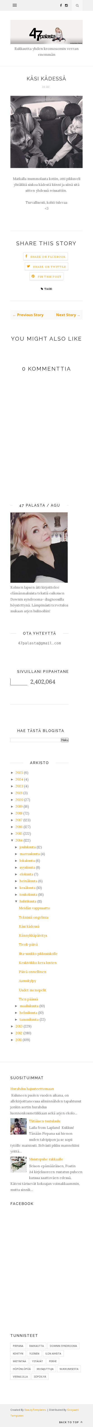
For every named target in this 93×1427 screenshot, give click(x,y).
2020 (19, 800)
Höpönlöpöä (22, 1369)
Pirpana (18, 1345)
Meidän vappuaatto (34, 908)
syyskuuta (27, 867)
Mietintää (19, 1361)
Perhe (53, 1361)
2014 (19, 840)
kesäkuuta (27, 888)
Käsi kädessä (29, 926)
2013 (19, 1026)
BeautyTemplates (35, 1409)
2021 (19, 793)
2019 (19, 806)
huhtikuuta (28, 901)
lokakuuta (27, 861)
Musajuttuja (45, 1369)
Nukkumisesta (69, 1369)
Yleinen (34, 1353)
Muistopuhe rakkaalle (46, 1159)
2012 (19, 1033)
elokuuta (26, 874)
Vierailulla (20, 1376)
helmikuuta (28, 1013)
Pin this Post (50, 276)
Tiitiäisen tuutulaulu (44, 1121)
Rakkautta (36, 1345)
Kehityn (18, 1353)
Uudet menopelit (32, 990)
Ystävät (37, 1361)
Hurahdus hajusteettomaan (32, 1089)
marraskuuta (30, 854)
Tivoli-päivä (28, 944)
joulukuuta (28, 847)
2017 (19, 820)
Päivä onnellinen (32, 972)
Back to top (69, 1422)
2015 (19, 833)
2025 (19, 772)
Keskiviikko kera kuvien (38, 963)
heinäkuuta (28, 881)
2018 (19, 813)
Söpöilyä (40, 1376)
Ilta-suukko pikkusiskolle (38, 954)
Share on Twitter (49, 266)
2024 (19, 779)
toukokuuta (28, 894)
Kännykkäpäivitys (33, 935)
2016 (19, 827)
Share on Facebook (48, 256)
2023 (19, 786)
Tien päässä (28, 999)
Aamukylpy (27, 981)
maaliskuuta (29, 1006)
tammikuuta (29, 1019)
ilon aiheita (53, 1353)
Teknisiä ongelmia (33, 917)
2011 (19, 1040)
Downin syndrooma (63, 1345)
